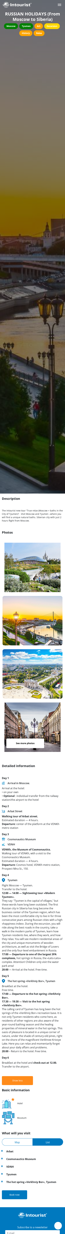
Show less (17, 1080)
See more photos (25, 743)
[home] (17, 5)
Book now (14, 1194)
